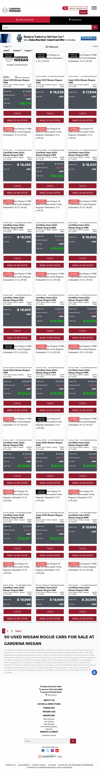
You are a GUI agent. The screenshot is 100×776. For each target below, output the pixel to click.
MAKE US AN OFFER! (17, 120)
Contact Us (10, 765)
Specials (49, 729)
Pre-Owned (49, 721)
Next (18, 631)
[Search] (95, 27)
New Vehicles (48, 719)
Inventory (49, 715)
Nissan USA (49, 712)
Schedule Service (49, 735)
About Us (49, 700)
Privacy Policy (39, 765)
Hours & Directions (49, 704)
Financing (49, 708)
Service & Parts (49, 732)
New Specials (49, 724)
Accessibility (24, 765)
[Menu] (94, 8)
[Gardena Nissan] (12, 9)
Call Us (17, 113)
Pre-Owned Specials (49, 726)
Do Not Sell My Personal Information (75, 765)
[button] (94, 672)
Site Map (52, 765)
